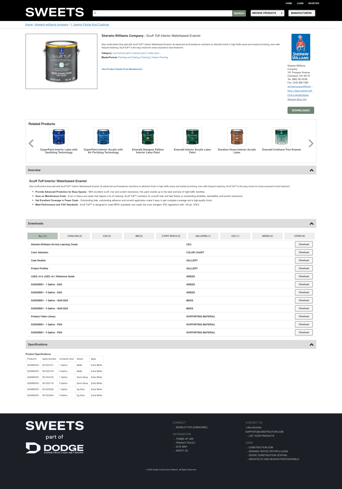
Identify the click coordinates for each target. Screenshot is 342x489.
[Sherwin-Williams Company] (323, 47)
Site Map (181, 446)
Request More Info (319, 99)
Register (313, 3)
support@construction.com (237, 431)
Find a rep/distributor (320, 95)
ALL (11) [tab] (23, 235)
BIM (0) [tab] (133, 235)
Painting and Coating (106, 57)
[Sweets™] (55, 11)
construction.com (234, 447)
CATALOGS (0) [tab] (60, 235)
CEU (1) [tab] (245, 235)
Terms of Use (185, 438)
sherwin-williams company (30, 24)
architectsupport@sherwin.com (326, 86)
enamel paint (116, 53)
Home (289, 3)
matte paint (131, 53)
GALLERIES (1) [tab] (208, 235)
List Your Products (234, 435)
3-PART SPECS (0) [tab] (171, 235)
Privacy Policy (185, 442)
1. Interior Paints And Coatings (68, 24)
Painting (123, 57)
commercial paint (99, 53)
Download (326, 244)
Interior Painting (137, 57)
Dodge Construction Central (241, 459)
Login (300, 3)
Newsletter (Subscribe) (192, 427)
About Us (182, 450)
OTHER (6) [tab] (319, 235)
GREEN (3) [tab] (282, 235)
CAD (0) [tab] (97, 235)
